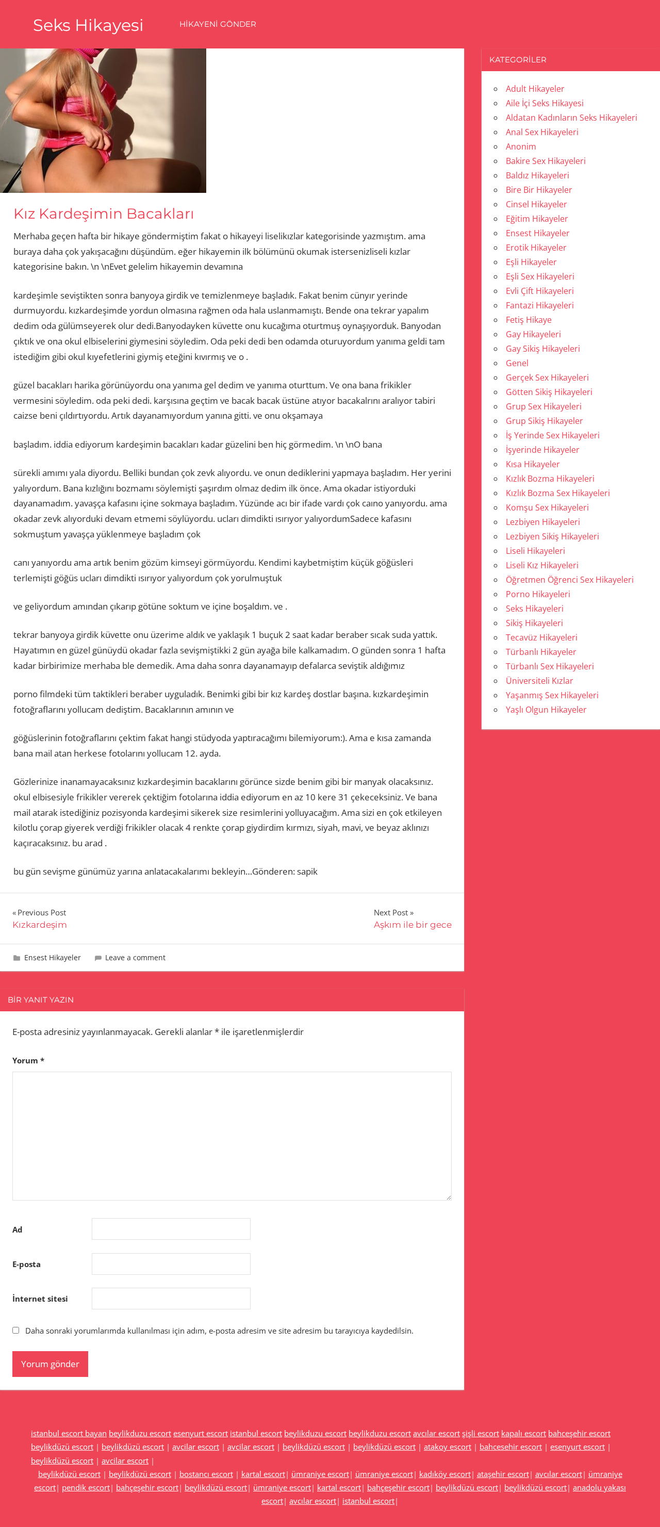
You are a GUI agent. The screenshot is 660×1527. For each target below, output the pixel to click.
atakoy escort (447, 1446)
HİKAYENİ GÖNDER (217, 24)
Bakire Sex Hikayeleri (546, 161)
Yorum (28, 1060)
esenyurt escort (200, 1433)
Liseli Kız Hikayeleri (542, 565)
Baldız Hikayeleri (537, 175)
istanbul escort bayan (69, 1433)
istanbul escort (256, 1433)
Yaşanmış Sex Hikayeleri (552, 695)
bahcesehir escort (511, 1446)
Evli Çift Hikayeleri (540, 291)
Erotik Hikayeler (536, 247)
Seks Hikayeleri (535, 608)
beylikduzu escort (140, 1433)
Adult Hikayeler (535, 88)
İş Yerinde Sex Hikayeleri (553, 435)
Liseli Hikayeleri (535, 550)
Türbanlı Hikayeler (541, 652)
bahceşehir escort (579, 1433)
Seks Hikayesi (88, 25)
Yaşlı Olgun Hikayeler (546, 709)
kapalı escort (523, 1433)
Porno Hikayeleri (538, 594)
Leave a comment (135, 957)
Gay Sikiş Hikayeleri (543, 348)
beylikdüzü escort (62, 1446)
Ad (17, 1229)
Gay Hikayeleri (533, 334)
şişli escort (480, 1433)
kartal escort (263, 1474)
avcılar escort (436, 1433)
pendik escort (86, 1487)
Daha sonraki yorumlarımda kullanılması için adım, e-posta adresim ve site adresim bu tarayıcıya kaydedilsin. (219, 1330)
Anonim (521, 146)
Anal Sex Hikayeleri (542, 132)
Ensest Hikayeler (52, 957)
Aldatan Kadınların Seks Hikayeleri (571, 117)
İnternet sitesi (40, 1298)
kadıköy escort (445, 1474)
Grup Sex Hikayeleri (544, 406)
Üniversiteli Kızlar (539, 680)
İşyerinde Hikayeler (543, 449)
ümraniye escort (320, 1474)
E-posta (26, 1264)
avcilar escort (195, 1446)
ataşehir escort (503, 1474)
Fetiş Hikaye (529, 319)
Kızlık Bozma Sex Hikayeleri (558, 493)
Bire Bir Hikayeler (539, 189)
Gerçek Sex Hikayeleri (547, 377)
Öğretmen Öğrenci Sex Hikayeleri (570, 579)
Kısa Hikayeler (533, 464)
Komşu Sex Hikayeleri (547, 507)
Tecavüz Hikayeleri (542, 637)
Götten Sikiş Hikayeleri (549, 392)
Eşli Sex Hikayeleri (540, 276)
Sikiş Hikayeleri (534, 623)
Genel (517, 363)
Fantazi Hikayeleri (540, 305)
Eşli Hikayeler (531, 262)
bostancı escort (206, 1474)
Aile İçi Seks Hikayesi (545, 103)
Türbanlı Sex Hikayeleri (550, 666)
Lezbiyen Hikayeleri (543, 522)
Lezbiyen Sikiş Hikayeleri (552, 536)
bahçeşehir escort (147, 1487)
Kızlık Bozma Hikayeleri (550, 478)
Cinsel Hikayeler (536, 204)
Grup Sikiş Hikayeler (544, 420)
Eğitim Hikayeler (537, 218)
